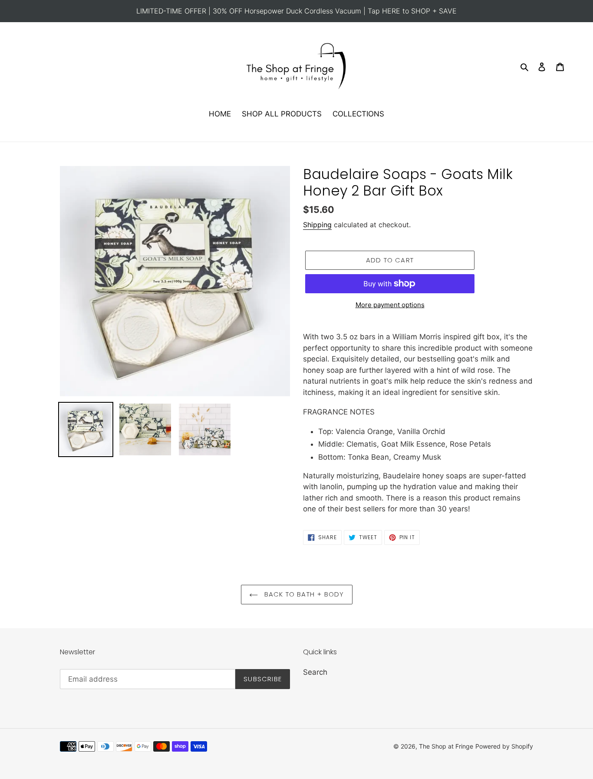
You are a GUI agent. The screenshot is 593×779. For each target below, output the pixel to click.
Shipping (317, 224)
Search (315, 672)
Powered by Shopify (504, 746)
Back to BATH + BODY (303, 594)
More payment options (390, 305)
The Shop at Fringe (446, 746)
